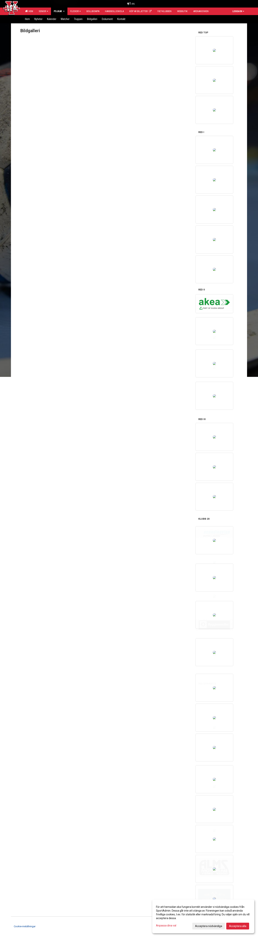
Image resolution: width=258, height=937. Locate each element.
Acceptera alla (237, 926)
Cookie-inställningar (25, 926)
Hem (30, 11)
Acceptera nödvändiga (208, 926)
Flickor (74, 11)
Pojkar (58, 11)
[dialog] (203, 916)
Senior (42, 11)
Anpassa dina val (166, 925)
